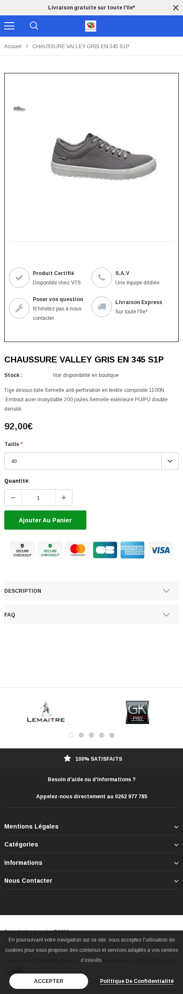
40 (14, 461)
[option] (91, 7)
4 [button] (101, 735)
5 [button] (111, 735)
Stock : (13, 375)
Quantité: (17, 481)
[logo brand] (45, 712)
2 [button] (81, 735)
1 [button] (71, 735)
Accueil (12, 46)
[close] (176, 7)
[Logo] (90, 26)
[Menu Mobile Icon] (9, 26)
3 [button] (91, 735)
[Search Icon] (34, 26)
